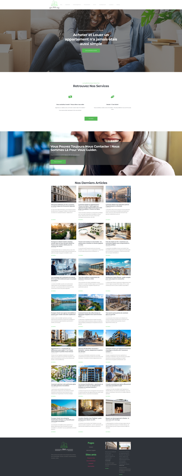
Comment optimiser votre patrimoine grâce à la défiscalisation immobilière (63, 385)
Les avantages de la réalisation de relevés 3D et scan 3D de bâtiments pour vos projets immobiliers (63, 279)
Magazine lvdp (91, 458)
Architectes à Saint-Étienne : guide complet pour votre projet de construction (118, 278)
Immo (94, 4)
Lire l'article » (53, 219)
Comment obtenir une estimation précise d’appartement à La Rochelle (117, 205)
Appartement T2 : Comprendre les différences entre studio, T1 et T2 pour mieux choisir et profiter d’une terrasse (62, 350)
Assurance (67, 4)
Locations (111, 4)
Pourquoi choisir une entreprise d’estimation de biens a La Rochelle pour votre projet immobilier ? (62, 419)
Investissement (102, 4)
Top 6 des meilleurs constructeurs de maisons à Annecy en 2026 (88, 278)
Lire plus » (107, 468)
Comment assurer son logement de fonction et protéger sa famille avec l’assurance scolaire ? (118, 350)
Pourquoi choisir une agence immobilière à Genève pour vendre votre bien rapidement (63, 313)
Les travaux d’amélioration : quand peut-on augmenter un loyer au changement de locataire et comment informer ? (90, 385)
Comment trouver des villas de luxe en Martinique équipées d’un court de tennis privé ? (90, 314)
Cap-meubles (91, 466)
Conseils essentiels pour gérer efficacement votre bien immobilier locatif (118, 385)
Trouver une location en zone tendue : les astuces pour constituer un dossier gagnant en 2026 (90, 243)
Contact (91, 447)
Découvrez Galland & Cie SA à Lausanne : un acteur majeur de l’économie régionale (63, 205)
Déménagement (77, 4)
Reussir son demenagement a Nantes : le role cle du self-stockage (117, 419)
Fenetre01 (91, 463)
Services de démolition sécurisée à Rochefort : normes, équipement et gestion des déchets (90, 350)
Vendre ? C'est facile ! (112, 104)
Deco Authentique (91, 460)
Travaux (118, 4)
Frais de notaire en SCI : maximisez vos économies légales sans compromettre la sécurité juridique (117, 243)
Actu (61, 4)
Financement (87, 4)
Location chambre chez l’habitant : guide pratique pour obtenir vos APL (90, 419)
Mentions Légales (91, 450)
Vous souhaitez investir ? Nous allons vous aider (70, 104)
